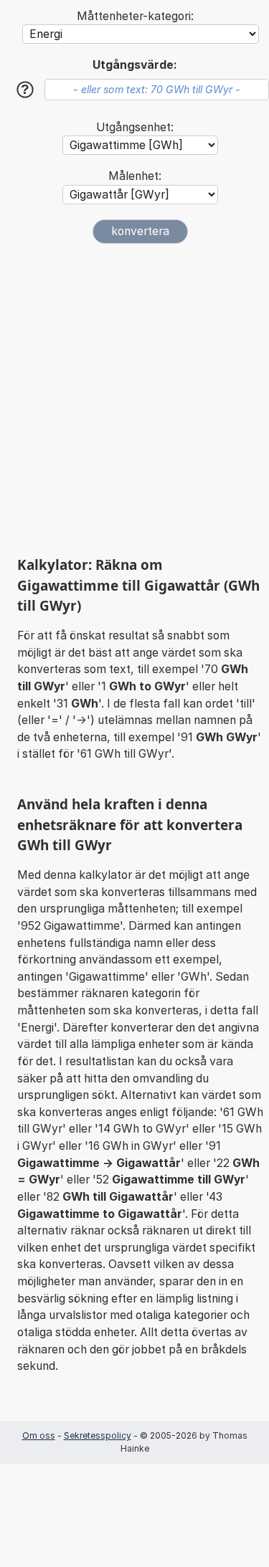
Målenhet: (134, 176)
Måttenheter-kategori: (135, 16)
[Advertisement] (134, 399)
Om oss (38, 1435)
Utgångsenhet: (135, 127)
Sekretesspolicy (97, 1435)
